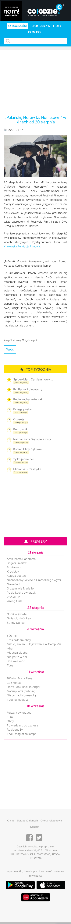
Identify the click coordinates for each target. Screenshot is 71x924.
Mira (9, 648)
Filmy (57, 25)
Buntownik (20, 429)
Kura (10, 717)
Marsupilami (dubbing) (22, 691)
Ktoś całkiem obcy (19, 640)
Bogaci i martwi (17, 563)
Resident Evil (15, 729)
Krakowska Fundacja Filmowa (22, 246)
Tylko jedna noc (23, 459)
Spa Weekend (16, 661)
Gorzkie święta (17, 614)
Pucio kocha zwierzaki (28, 399)
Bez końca (14, 682)
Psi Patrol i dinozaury (27, 389)
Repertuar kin (40, 25)
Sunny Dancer (16, 622)
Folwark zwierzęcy (19, 712)
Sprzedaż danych (27, 820)
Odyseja (18, 419)
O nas (10, 820)
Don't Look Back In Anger (23, 687)
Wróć (10, 349)
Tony (10, 665)
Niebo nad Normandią (21, 695)
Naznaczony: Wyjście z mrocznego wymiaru (33, 439)
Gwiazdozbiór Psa (19, 618)
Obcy (10, 721)
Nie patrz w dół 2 (18, 657)
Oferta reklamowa (51, 820)
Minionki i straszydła (27, 469)
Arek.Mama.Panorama (21, 559)
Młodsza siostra (17, 652)
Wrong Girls (14, 601)
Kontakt (34, 826)
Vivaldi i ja (13, 597)
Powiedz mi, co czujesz (22, 725)
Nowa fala (13, 584)
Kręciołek (13, 571)
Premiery (34, 32)
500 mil (12, 635)
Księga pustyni (23, 409)
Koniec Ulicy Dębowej (27, 449)
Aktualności (17, 25)
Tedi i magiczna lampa (21, 734)
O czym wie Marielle (20, 588)
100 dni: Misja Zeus (19, 678)
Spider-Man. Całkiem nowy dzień (33, 379)
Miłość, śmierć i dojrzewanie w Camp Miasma (35, 644)
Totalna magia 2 (17, 699)
